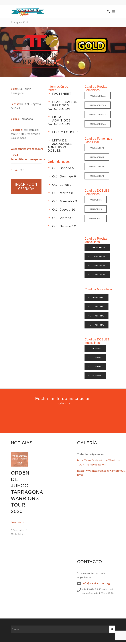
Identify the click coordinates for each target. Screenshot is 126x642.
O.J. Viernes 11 (64, 218)
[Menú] (113, 11)
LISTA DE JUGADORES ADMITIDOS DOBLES (60, 145)
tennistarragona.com (30, 149)
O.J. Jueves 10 (63, 209)
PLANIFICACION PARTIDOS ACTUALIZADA (63, 105)
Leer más (16, 522)
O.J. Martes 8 (62, 193)
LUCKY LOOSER (65, 132)
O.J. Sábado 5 (63, 168)
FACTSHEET (61, 93)
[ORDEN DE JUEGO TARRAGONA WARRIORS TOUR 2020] (20, 459)
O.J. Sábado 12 (64, 226)
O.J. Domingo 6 (64, 176)
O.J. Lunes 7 (62, 184)
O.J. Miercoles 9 (64, 201)
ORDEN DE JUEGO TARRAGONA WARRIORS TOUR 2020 (27, 492)
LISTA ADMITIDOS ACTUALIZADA (59, 120)
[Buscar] (107, 11)
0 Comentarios (17, 530)
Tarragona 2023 (19, 22)
